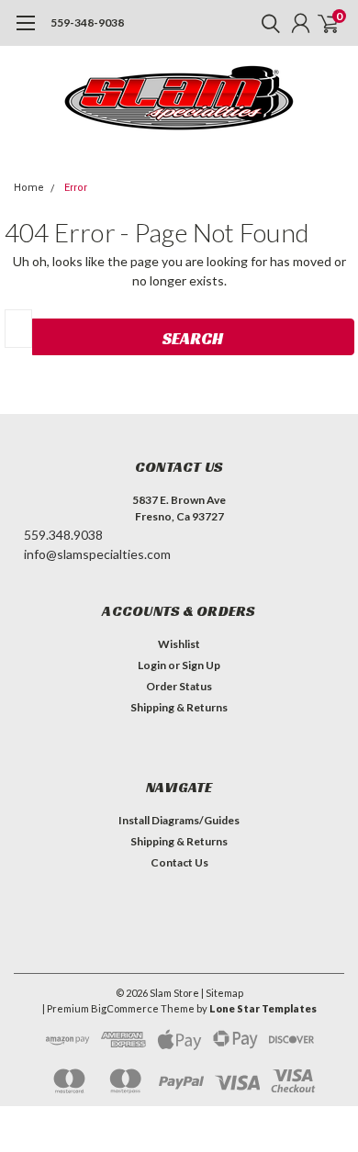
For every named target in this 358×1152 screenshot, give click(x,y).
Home (29, 188)
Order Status (179, 686)
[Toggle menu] (25, 32)
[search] (266, 23)
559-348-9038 (87, 22)
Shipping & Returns (179, 707)
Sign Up (201, 665)
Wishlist (179, 644)
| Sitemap (222, 993)
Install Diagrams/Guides (179, 820)
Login (152, 665)
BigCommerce (125, 1008)
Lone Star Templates (263, 1008)
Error (75, 188)
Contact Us (179, 862)
